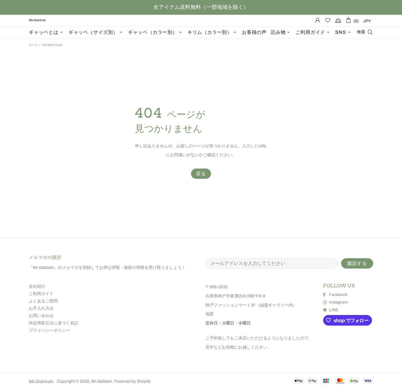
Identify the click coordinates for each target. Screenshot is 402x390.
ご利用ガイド (41, 293)
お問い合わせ (41, 316)
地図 (209, 314)
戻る (201, 173)
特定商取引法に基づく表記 (53, 323)
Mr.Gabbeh (41, 381)
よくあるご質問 (43, 301)
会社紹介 (37, 286)
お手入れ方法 (41, 308)
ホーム (33, 44)
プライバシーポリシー (49, 330)
